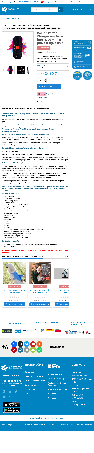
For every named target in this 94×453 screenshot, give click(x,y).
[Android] (33, 350)
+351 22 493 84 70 (24, 2)
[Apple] (27, 350)
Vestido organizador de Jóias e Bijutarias (40, 291)
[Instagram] (20, 344)
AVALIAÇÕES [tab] (43, 108)
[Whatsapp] (39, 350)
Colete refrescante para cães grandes (14, 291)
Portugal (75, 385)
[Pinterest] (14, 350)
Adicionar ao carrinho (49, 86)
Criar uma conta (85, 2)
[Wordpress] (20, 350)
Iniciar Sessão (71, 2)
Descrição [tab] (7, 108)
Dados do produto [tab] (25, 108)
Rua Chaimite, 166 (79, 375)
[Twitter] (27, 344)
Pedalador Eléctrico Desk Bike (65, 291)
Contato (5, 2)
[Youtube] (33, 344)
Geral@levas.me (79, 404)
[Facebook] (14, 344)
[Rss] (39, 344)
